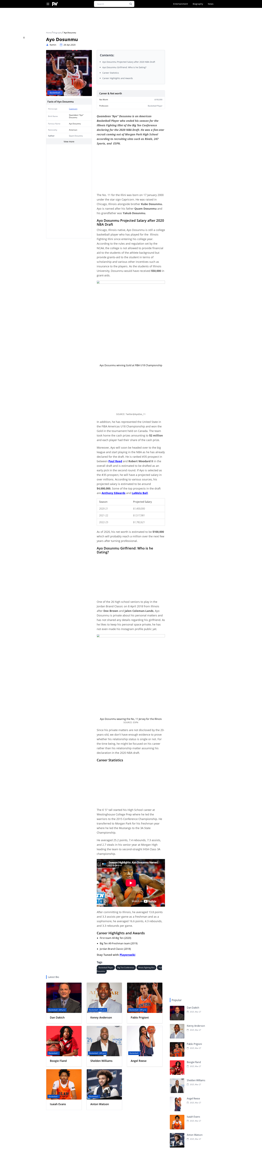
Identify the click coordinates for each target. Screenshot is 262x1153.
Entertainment (180, 3)
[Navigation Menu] (48, 4)
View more (69, 141)
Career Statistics (110, 72)
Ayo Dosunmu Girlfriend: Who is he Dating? (124, 67)
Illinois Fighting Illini (146, 967)
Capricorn (73, 109)
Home (49, 32)
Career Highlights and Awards (117, 78)
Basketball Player (106, 967)
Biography (198, 3)
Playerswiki (127, 955)
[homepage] (55, 4)
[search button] (130, 4)
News (210, 3)
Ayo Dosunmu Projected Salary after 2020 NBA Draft (128, 61)
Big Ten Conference (125, 967)
